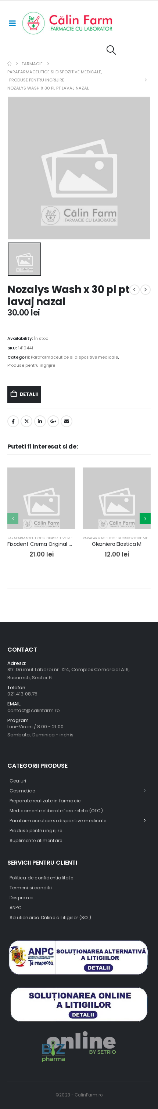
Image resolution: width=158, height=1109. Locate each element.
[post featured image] (41, 501)
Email (66, 421)
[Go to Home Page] (9, 64)
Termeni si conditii (31, 888)
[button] (111, 50)
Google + (53, 421)
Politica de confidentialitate (41, 878)
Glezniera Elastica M (116, 544)
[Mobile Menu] (12, 23)
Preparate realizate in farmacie (45, 801)
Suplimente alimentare (36, 840)
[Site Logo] (68, 23)
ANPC (16, 907)
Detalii (29, 394)
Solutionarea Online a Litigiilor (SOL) (50, 917)
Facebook (13, 421)
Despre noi (21, 897)
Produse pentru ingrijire (31, 365)
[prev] (134, 290)
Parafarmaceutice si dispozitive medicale (74, 357)
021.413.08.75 (22, 693)
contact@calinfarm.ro (33, 710)
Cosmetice (22, 791)
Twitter (26, 421)
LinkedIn (40, 421)
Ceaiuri (18, 781)
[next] (145, 290)
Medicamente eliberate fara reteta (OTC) (56, 811)
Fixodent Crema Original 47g (43, 544)
